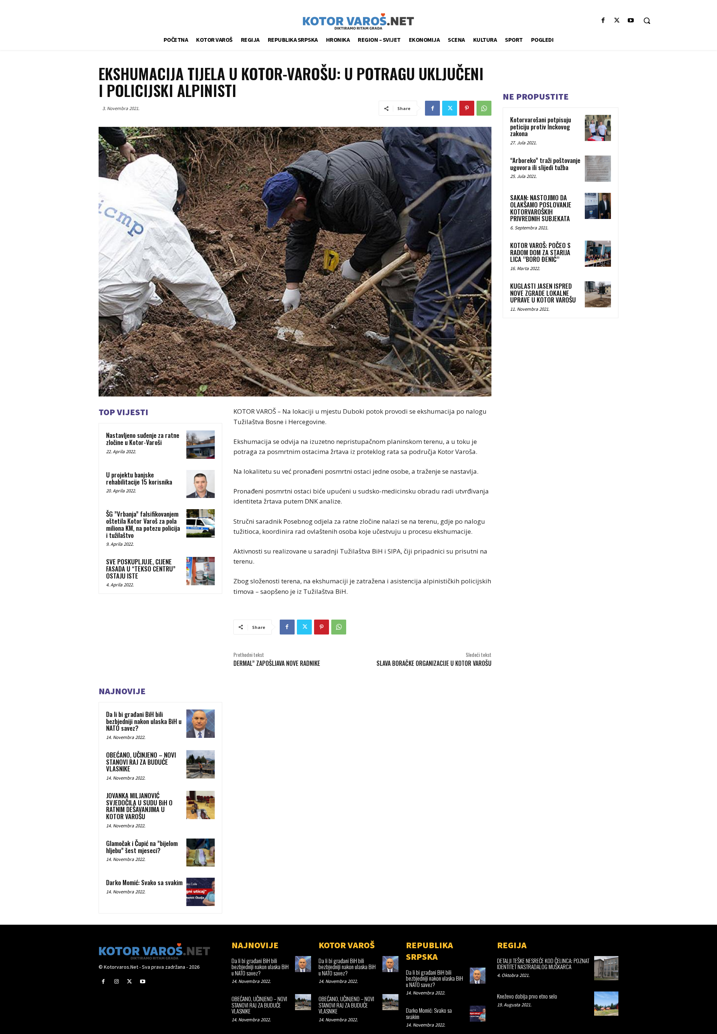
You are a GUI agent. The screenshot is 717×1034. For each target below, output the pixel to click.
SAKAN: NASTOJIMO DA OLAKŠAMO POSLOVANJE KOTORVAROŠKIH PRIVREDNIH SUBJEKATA (540, 208)
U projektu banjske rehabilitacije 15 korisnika (139, 478)
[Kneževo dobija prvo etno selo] (606, 1003)
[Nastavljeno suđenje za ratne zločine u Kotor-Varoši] (200, 444)
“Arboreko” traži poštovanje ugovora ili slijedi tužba (545, 164)
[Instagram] (116, 981)
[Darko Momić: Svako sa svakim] (200, 892)
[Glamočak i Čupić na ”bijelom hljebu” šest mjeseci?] (200, 853)
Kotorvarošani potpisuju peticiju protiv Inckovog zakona (540, 126)
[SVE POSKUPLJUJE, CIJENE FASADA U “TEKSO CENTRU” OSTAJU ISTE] (200, 571)
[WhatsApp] (484, 108)
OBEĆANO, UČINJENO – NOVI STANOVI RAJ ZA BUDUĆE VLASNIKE (141, 761)
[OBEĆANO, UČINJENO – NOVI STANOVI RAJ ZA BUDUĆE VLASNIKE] (200, 764)
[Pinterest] (466, 108)
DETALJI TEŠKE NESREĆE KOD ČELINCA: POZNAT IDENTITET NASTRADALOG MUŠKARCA (543, 963)
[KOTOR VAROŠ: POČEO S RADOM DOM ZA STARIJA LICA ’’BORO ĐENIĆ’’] (598, 254)
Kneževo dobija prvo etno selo (527, 996)
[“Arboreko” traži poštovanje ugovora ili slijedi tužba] (598, 169)
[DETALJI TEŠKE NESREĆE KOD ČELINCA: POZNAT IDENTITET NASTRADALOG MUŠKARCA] (606, 968)
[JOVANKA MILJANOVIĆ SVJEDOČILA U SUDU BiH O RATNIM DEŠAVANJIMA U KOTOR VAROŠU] (200, 805)
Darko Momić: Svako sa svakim (144, 882)
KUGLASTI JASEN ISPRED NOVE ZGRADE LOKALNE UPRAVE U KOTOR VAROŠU (543, 292)
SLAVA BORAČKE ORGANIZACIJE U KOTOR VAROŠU (433, 663)
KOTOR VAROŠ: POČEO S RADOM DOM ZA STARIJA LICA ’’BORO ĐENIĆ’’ (540, 252)
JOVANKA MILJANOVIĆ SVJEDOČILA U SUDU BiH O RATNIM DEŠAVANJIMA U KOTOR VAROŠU (139, 806)
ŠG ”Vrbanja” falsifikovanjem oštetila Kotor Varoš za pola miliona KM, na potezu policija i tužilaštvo (143, 524)
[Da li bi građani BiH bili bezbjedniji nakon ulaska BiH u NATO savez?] (200, 723)
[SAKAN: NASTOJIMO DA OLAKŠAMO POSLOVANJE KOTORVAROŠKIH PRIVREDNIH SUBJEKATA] (598, 206)
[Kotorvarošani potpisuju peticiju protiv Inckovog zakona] (598, 128)
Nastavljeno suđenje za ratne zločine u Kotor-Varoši (142, 438)
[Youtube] (631, 21)
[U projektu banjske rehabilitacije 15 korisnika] (200, 484)
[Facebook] (603, 21)
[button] (647, 20)
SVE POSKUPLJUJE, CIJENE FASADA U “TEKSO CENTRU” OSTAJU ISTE (141, 568)
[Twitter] (617, 21)
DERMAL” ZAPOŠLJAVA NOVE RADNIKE (276, 663)
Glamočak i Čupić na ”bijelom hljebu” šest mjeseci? (142, 847)
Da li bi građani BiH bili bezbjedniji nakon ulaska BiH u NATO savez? (143, 721)
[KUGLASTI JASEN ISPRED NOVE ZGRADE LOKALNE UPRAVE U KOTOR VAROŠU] (598, 294)
